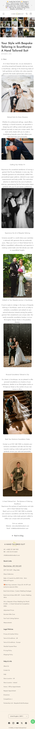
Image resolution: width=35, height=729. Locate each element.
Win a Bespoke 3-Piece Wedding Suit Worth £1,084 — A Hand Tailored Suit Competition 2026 (16, 604)
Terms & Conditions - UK (11, 638)
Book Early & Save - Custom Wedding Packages (17, 591)
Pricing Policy (8, 650)
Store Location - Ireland (10, 682)
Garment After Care (9, 614)
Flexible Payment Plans (10, 646)
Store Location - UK (9, 678)
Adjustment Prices (9, 610)
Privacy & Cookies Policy (11, 634)
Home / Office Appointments (12, 687)
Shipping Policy (8, 654)
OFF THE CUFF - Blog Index (12, 570)
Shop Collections (9, 574)
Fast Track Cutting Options (11, 618)
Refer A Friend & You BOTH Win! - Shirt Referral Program (15, 579)
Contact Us (7, 670)
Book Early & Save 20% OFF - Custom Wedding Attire (17, 596)
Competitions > (8, 699)
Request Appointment (10, 691)
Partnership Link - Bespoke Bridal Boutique (16, 703)
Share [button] (4, 59)
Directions (7, 695)
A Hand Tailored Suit (20, 728)
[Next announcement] (32, 5)
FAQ (5, 674)
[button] (4, 14)
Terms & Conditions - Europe (12, 642)
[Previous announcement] (3, 5)
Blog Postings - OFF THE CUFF (13, 566)
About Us (6, 666)
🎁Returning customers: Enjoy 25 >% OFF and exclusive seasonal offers (17, 586)
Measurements (8, 622)
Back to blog (18, 535)
